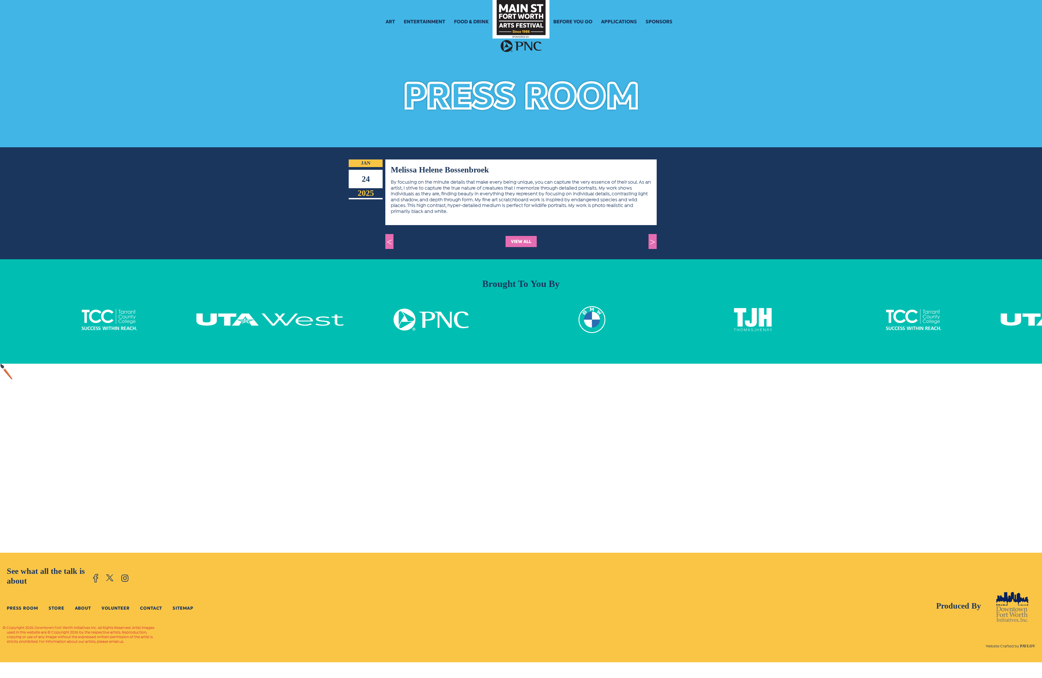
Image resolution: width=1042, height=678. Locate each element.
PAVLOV (1027, 646)
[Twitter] (109, 578)
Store (56, 608)
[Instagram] (124, 578)
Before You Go (572, 21)
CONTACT (151, 608)
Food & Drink (471, 21)
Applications (619, 21)
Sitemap (183, 608)
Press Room (22, 608)
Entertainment (424, 21)
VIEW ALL (521, 241)
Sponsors (659, 21)
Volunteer (115, 608)
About (83, 608)
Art (390, 21)
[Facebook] (95, 578)
